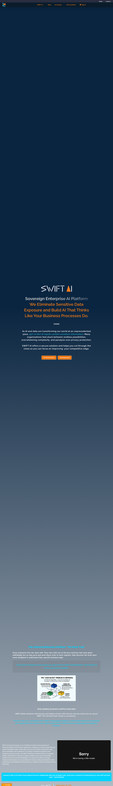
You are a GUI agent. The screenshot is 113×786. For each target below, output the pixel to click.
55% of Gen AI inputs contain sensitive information (56, 334)
